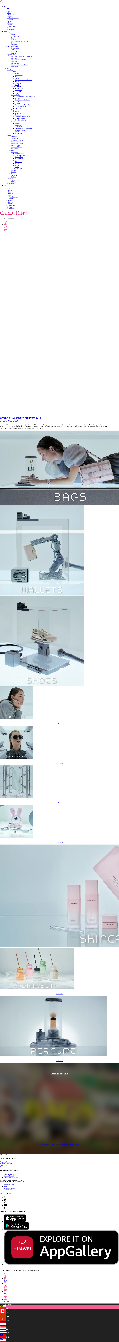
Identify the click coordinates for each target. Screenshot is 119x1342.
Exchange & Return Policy (12, 1177)
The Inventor (15, 36)
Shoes (9, 13)
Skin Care (10, 23)
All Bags (17, 111)
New (5, 6)
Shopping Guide (5, 1162)
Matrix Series (15, 48)
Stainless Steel (19, 157)
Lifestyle (10, 178)
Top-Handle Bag (20, 118)
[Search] (22, 218)
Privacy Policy (4, 1165)
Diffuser (9, 28)
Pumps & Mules (16, 142)
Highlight (6, 31)
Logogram (14, 44)
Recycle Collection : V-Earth (19, 41)
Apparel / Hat (11, 26)
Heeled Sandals (15, 145)
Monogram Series (12, 46)
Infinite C (14, 34)
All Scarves (18, 162)
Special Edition (11, 55)
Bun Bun (14, 39)
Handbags (10, 70)
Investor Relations (9, 1185)
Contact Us (3, 1167)
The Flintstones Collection (19, 60)
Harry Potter (14, 66)
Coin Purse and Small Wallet (23, 128)
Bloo (12, 38)
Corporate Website (9, 1188)
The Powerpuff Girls (21, 106)
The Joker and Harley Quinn (19, 65)
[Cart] (5, 231)
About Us (6, 1186)
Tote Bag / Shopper (20, 120)
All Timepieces (19, 153)
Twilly (17, 167)
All (8, 8)
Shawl (17, 163)
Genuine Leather (20, 155)
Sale (5, 185)
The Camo (14, 51)
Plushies (9, 21)
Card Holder (18, 126)
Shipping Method (9, 1174)
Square (17, 165)
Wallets (9, 11)
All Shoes (14, 137)
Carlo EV (14, 53)
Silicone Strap (19, 158)
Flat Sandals (14, 148)
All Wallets (18, 123)
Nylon (13, 43)
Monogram (18, 113)
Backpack (18, 115)
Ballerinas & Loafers (17, 143)
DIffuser (9, 207)
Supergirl (14, 58)
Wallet (17, 132)
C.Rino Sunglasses (13, 18)
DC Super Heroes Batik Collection (21, 56)
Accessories (10, 150)
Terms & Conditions (6, 1163)
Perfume (9, 24)
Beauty (9, 173)
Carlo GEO (14, 49)
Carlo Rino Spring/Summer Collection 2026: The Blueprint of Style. (60, 1144)
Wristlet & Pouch (20, 133)
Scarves (9, 16)
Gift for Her (10, 29)
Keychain (10, 19)
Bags (8, 9)
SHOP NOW (59, 723)
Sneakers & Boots (16, 147)
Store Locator (8, 1190)
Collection (10, 33)
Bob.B (17, 85)
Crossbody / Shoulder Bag (22, 116)
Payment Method (9, 1176)
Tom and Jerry (15, 63)
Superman (14, 61)
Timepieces (10, 14)
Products (6, 68)
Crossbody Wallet (20, 130)
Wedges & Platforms (17, 140)
